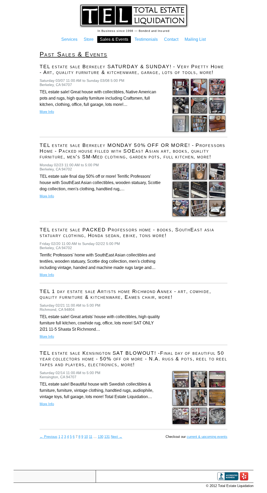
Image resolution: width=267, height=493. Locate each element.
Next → (116, 437)
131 (107, 437)
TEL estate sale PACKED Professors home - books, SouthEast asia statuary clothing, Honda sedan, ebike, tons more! (127, 232)
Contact (171, 39)
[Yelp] (244, 479)
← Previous (48, 437)
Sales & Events (114, 39)
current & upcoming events (207, 437)
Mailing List (195, 39)
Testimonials (146, 39)
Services (69, 39)
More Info (47, 112)
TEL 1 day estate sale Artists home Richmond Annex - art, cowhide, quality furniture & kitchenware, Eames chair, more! (125, 294)
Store (89, 39)
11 (90, 437)
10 (86, 437)
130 (100, 437)
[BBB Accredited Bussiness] (228, 479)
